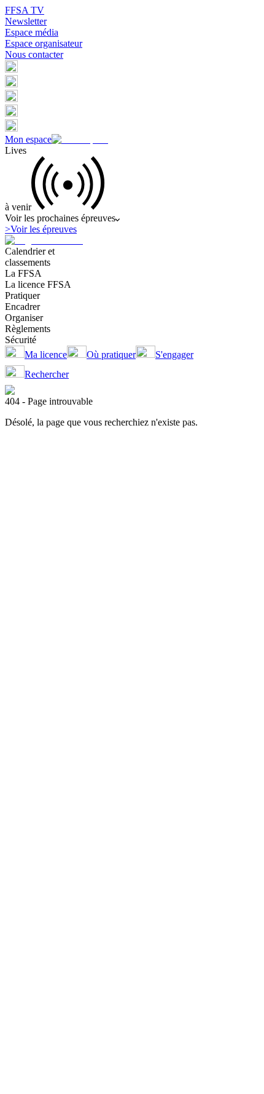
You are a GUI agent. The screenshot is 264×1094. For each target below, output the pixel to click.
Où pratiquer (111, 354)
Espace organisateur (43, 43)
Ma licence (46, 354)
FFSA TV (24, 10)
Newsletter (26, 21)
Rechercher (47, 374)
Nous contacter (34, 54)
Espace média (31, 32)
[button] (11, 69)
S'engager (174, 354)
